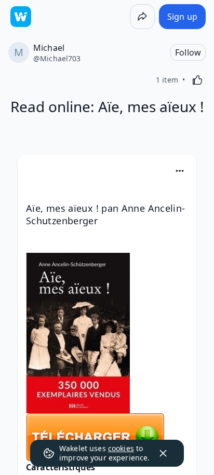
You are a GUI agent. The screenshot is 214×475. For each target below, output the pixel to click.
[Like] (197, 80)
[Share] (142, 16)
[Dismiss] (163, 453)
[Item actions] (179, 170)
